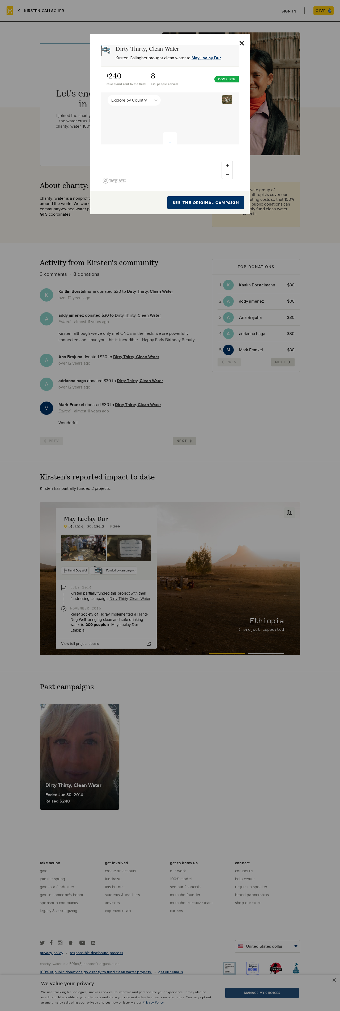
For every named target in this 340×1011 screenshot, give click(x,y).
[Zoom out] (227, 174)
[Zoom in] (227, 165)
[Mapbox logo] (114, 181)
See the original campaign (206, 203)
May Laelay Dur (206, 58)
